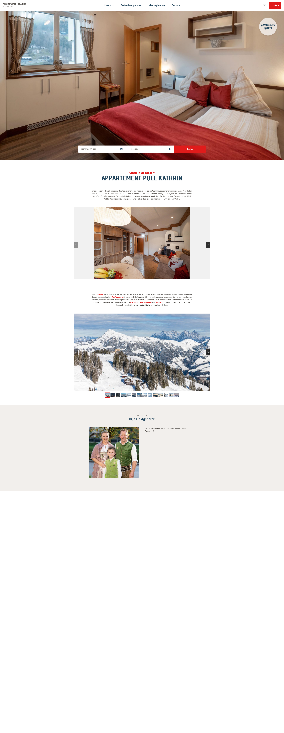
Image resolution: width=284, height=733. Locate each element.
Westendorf (160, 302)
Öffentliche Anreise (268, 26)
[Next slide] (208, 245)
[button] (142, 243)
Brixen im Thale (136, 302)
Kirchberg (148, 302)
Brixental (99, 294)
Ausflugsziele (117, 297)
